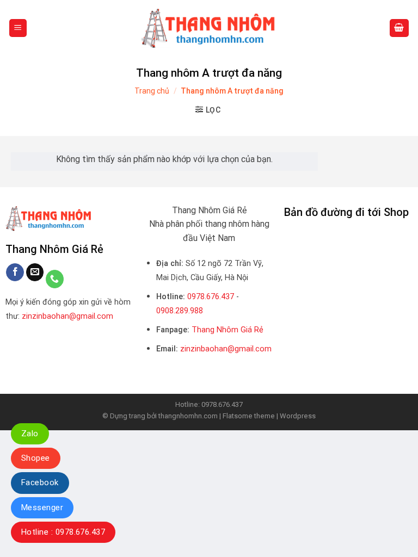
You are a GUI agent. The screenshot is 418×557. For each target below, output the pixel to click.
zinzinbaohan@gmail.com (67, 316)
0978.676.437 (210, 296)
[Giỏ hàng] (399, 28)
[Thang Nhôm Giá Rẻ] (209, 28)
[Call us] (55, 279)
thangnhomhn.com (188, 416)
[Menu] (18, 28)
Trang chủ (151, 90)
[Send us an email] (35, 272)
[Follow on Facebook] (15, 272)
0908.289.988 (179, 310)
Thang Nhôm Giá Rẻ (227, 330)
